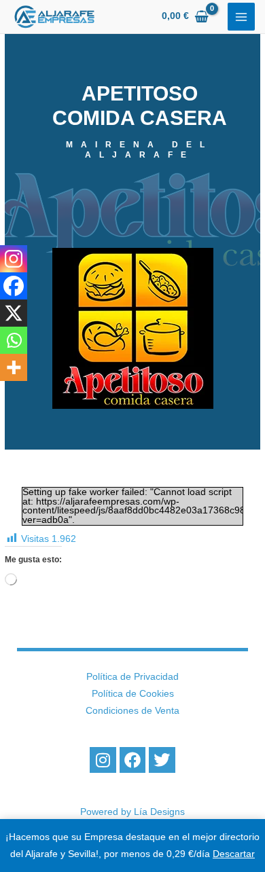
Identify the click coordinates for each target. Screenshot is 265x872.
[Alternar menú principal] (241, 17)
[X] (13, 313)
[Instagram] (13, 258)
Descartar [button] (234, 854)
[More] (13, 367)
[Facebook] (13, 285)
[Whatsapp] (13, 340)
